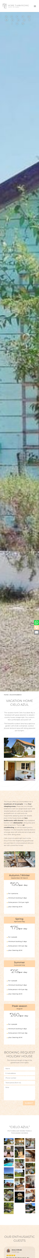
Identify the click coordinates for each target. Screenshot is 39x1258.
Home (6, 695)
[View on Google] (8, 1251)
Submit (29, 1103)
